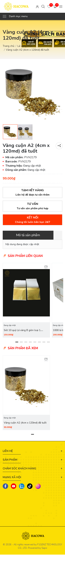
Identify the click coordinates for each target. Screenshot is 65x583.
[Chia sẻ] (59, 146)
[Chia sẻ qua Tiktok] (29, 486)
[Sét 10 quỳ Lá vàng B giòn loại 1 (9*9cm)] (26, 292)
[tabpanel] (26, 300)
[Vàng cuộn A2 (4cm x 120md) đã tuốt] (26, 385)
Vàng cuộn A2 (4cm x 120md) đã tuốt (25, 422)
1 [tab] (32, 434)
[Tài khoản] (37, 6)
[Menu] (60, 6)
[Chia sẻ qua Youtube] (13, 486)
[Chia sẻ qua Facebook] (5, 486)
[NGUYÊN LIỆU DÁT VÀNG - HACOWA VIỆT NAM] (16, 6)
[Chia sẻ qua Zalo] (21, 486)
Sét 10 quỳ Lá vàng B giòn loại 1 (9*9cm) (22, 332)
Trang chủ (8, 46)
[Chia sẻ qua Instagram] (38, 486)
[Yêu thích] (46, 267)
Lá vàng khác (25, 46)
